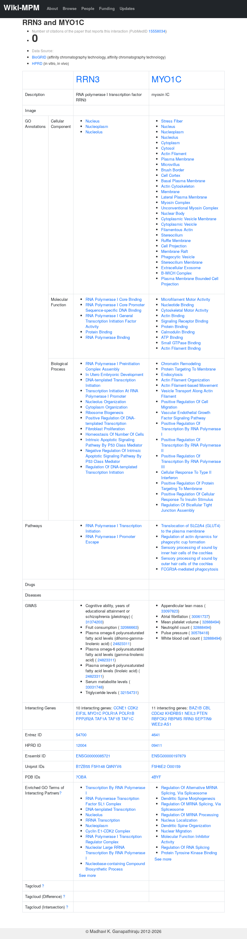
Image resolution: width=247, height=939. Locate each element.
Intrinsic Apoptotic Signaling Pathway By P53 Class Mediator (114, 442)
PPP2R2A (85, 718)
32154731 (128, 692)
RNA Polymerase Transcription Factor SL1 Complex (112, 801)
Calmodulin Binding (178, 332)
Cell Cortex (170, 175)
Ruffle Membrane (176, 240)
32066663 (128, 627)
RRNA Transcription (103, 820)
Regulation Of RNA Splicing (185, 847)
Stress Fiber (172, 121)
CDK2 (133, 708)
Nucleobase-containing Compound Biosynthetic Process (115, 866)
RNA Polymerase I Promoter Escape (110, 539)
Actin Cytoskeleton (177, 186)
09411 (157, 745)
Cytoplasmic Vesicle (179, 224)
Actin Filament (173, 153)
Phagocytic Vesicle (178, 256)
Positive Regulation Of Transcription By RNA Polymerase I (191, 428)
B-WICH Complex (176, 273)
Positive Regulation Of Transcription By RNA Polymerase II (191, 445)
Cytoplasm (170, 142)
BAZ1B (195, 708)
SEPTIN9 (203, 718)
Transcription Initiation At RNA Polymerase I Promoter (112, 393)
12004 (81, 745)
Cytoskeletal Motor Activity (184, 310)
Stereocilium (172, 235)
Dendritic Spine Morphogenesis (188, 798)
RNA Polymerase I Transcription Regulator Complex (114, 839)
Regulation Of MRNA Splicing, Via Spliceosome (191, 806)
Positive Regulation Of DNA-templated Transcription (110, 420)
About (52, 8)
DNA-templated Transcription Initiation (111, 382)
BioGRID (39, 56)
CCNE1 (120, 708)
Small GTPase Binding (181, 342)
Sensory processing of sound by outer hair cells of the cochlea (189, 560)
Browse (70, 8)
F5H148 (98, 766)
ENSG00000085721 (93, 756)
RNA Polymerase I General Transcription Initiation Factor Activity (111, 321)
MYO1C (167, 78)
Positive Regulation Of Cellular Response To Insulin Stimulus (187, 496)
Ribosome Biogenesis (105, 412)
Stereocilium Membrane (181, 262)
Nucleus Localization (179, 820)
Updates (127, 8)
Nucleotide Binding (177, 304)
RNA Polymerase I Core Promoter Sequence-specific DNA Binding (115, 307)
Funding (107, 8)
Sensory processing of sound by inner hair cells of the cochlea (189, 549)
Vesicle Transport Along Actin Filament (187, 393)
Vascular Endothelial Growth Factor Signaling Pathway (185, 415)
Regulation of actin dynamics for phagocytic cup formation (189, 539)
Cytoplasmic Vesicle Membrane (188, 218)
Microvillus (170, 164)
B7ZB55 (83, 766)
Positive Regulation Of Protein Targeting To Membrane (187, 485)
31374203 (94, 622)
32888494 (210, 622)
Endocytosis (172, 374)
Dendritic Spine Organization (186, 825)
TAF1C (127, 718)
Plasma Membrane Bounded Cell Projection (189, 281)
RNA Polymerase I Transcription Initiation (114, 528)
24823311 (121, 643)
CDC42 (158, 713)
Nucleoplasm (97, 126)
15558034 (157, 30)
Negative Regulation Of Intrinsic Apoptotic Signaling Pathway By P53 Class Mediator (114, 455)
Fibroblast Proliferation (105, 428)
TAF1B (114, 718)
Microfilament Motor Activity (185, 299)
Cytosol (167, 148)
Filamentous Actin (177, 229)
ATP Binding (172, 337)
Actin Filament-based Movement (189, 385)
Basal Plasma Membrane (183, 180)
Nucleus (93, 121)
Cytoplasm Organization (106, 407)
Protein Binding (99, 332)
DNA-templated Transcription (111, 809)
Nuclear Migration (176, 831)
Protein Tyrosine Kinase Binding (189, 852)
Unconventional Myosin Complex (189, 208)
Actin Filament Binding (181, 348)
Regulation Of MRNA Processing (189, 814)
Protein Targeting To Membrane (188, 369)
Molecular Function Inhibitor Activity (185, 839)
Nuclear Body (173, 213)
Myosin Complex (175, 202)
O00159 (173, 766)
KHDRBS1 (174, 713)
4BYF (156, 777)
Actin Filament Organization (185, 380)
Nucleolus (94, 132)
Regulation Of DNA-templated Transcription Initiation (111, 469)
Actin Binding (172, 315)
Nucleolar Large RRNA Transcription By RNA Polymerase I (115, 852)
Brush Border (172, 170)
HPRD (37, 63)
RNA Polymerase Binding (108, 337)
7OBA (81, 777)
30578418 (199, 632)
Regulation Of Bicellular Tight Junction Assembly (186, 507)
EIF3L (81, 713)
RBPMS (175, 718)
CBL (207, 708)
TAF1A (101, 718)
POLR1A (110, 713)
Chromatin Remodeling (181, 363)
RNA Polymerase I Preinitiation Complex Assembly (113, 366)
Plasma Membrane (177, 159)
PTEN (202, 713)
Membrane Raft (174, 251)
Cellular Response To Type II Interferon (186, 474)
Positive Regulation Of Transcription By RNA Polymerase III (191, 461)
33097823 (169, 611)
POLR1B (126, 713)
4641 (156, 734)
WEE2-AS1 (161, 724)
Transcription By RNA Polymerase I (115, 790)
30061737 (200, 616)
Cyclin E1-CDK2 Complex (108, 831)
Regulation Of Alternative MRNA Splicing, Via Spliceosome (189, 790)
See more (87, 875)
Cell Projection (173, 246)
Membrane (170, 191)
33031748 (94, 687)
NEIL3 (190, 713)
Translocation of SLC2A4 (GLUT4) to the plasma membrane (190, 528)
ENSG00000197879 (169, 756)
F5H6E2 (159, 766)
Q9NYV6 (113, 766)
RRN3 (88, 78)
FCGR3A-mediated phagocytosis (189, 569)
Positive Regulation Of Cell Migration (184, 404)
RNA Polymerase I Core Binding (114, 299)
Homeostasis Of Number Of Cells (115, 434)
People (87, 8)
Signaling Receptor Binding (184, 321)
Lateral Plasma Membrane (184, 197)
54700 (81, 734)
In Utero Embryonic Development (114, 374)
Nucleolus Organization (106, 401)
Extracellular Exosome (181, 267)
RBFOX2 (159, 718)
